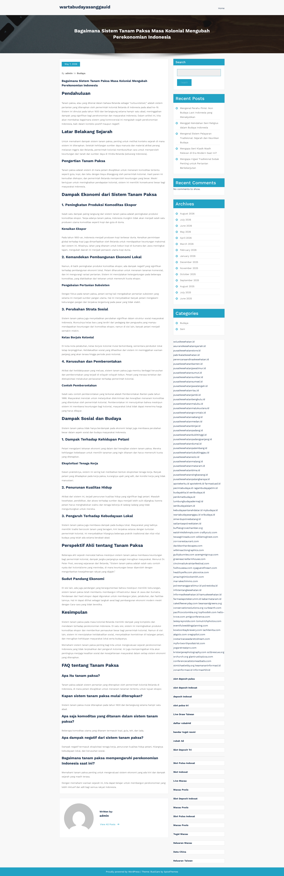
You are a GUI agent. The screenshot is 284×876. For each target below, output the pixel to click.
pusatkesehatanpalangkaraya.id (191, 479)
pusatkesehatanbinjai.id (186, 426)
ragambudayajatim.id (206, 488)
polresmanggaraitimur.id (187, 585)
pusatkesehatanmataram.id (189, 465)
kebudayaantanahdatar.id (187, 510)
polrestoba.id (209, 585)
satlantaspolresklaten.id (187, 523)
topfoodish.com (207, 612)
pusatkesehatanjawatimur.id (189, 368)
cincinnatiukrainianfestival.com (191, 563)
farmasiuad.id (212, 483)
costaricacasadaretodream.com (191, 638)
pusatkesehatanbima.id (186, 470)
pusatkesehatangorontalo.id (189, 412)
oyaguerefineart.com (205, 568)
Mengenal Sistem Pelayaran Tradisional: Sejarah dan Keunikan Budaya (199, 138)
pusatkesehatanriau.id (186, 390)
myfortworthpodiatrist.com (189, 643)
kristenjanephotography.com (189, 652)
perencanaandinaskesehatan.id (191, 359)
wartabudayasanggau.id (186, 514)
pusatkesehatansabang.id (187, 417)
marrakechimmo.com (185, 581)
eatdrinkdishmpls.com (186, 532)
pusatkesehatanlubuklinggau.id (191, 452)
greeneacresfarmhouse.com (189, 559)
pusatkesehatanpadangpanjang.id (192, 439)
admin (69, 73)
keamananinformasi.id (208, 665)
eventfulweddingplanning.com (190, 625)
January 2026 (188, 256)
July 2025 (185, 292)
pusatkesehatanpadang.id (188, 430)
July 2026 (185, 219)
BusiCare (155, 871)
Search (180, 62)
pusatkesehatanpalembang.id (190, 448)
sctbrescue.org (215, 652)
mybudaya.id (210, 510)
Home (221, 8)
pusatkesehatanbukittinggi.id (189, 434)
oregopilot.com (196, 634)
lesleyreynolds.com (184, 621)
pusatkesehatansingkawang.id (190, 474)
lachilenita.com (211, 630)
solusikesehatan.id (184, 341)
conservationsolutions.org (188, 607)
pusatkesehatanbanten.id (187, 363)
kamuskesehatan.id (210, 594)
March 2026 (187, 244)
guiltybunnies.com (183, 554)
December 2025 (189, 262)
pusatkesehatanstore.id (186, 350)
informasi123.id (201, 670)
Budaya (81, 73)
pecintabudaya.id (183, 488)
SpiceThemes (170, 871)
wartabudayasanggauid (84, 6)
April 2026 (186, 237)
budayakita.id (181, 492)
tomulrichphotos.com (208, 621)
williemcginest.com (207, 536)
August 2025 (187, 286)
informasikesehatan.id (186, 594)
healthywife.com (182, 572)
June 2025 (186, 298)
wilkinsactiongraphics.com (188, 550)
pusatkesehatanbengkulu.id (189, 399)
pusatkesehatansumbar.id (188, 377)
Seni (182, 329)
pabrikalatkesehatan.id (186, 355)
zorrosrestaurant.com (186, 541)
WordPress (134, 871)
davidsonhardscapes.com (187, 545)
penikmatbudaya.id (184, 497)
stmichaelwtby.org (184, 665)
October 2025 (188, 274)
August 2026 (187, 213)
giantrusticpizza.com (201, 656)
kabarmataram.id (211, 599)
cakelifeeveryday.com (185, 603)
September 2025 (189, 280)
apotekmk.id (197, 483)
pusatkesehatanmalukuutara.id (191, 408)
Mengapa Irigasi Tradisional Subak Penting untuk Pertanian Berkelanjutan (199, 163)
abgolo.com (180, 634)
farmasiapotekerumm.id (187, 599)
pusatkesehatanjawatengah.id (190, 386)
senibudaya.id (197, 492)
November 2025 (189, 268)
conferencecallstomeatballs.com (192, 661)
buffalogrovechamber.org (188, 528)
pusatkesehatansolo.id (186, 457)
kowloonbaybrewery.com (187, 630)
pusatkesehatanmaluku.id (188, 403)
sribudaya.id (208, 514)
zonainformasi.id (182, 670)
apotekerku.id (181, 483)
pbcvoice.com (201, 572)
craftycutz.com (208, 532)
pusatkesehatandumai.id (187, 443)
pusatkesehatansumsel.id (187, 381)
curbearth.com (212, 607)
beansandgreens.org (210, 603)
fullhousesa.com (182, 568)
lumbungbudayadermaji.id (188, 501)
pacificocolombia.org (185, 612)
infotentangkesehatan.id (187, 590)
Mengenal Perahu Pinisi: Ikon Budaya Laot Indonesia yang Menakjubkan (196, 112)
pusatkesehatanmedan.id (187, 421)
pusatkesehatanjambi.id (187, 394)
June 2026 (186, 225)
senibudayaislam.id (184, 505)
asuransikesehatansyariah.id (189, 346)
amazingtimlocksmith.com (188, 576)
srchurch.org (180, 656)
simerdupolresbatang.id (187, 519)
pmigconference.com (198, 616)
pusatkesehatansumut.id (187, 372)
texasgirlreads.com (184, 536)
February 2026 (188, 250)
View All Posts (108, 824)
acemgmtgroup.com (206, 554)
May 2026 (185, 231)
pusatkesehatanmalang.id (188, 461)
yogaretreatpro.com (184, 647)
